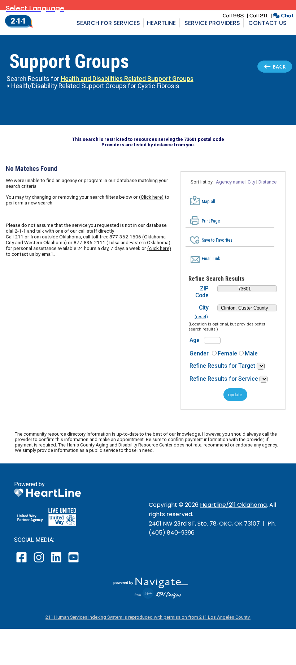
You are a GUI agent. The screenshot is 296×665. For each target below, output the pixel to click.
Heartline (161, 23)
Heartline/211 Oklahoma (233, 505)
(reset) (201, 316)
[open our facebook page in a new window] (22, 562)
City (204, 307)
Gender (199, 353)
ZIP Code (202, 292)
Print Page (211, 221)
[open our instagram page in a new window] (39, 562)
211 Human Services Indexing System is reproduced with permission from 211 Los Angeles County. (148, 617)
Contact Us (267, 23)
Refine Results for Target (223, 365)
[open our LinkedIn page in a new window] (57, 562)
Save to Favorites (217, 240)
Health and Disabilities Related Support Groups (127, 78)
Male (251, 353)
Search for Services (108, 23)
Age (195, 340)
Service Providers (212, 23)
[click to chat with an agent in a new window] (283, 16)
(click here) (159, 248)
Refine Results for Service (225, 378)
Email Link (211, 258)
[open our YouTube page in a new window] (73, 562)
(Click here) (151, 197)
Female (227, 353)
